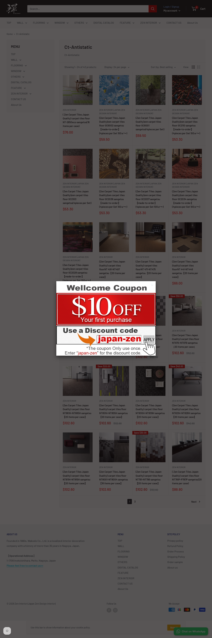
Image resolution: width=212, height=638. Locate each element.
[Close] (152, 285)
